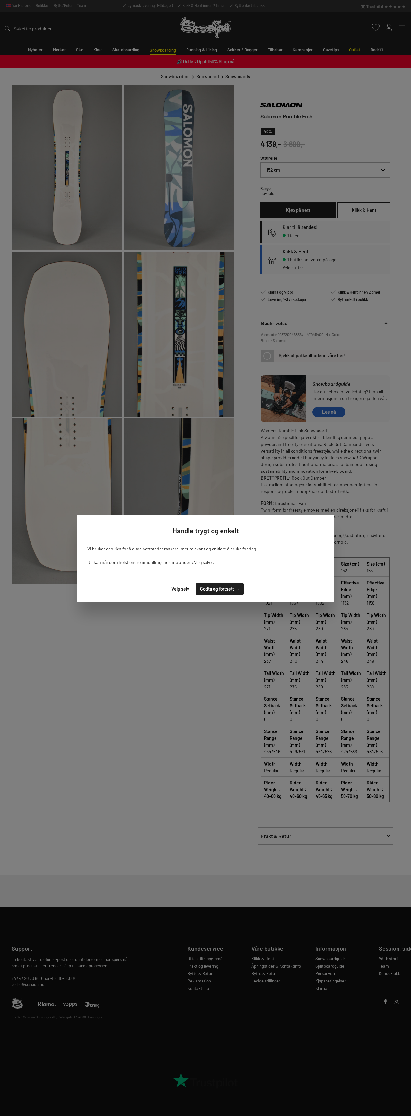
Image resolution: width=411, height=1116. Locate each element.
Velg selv (180, 589)
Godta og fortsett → (220, 589)
